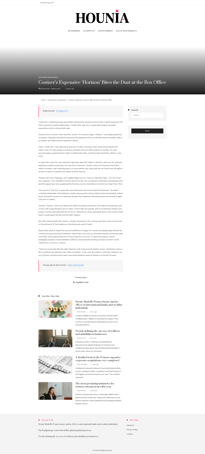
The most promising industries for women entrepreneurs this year (94, 385)
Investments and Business (48, 77)
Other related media (76, 265)
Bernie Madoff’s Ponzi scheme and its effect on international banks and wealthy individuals (98, 305)
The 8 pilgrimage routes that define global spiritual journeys (65, 430)
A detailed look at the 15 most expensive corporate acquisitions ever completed (98, 359)
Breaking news (62, 111)
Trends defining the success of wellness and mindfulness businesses (97, 333)
